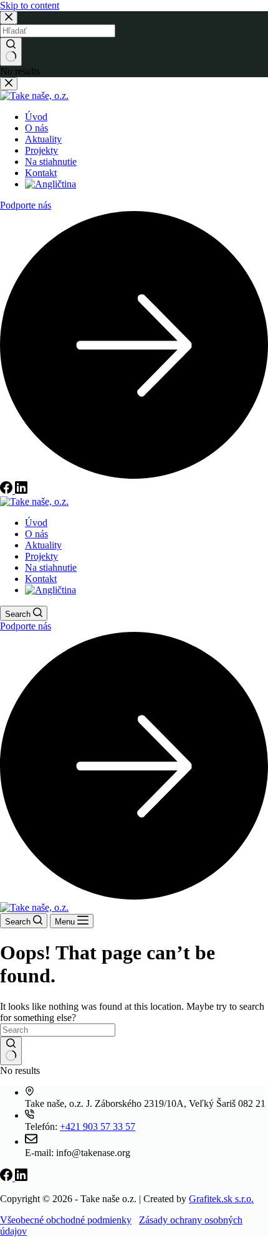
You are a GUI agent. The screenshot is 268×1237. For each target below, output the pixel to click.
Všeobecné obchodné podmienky (66, 1220)
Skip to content (29, 5)
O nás (36, 534)
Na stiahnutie (51, 567)
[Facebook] (7, 1177)
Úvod (36, 522)
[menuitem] (50, 590)
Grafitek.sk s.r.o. (221, 1198)
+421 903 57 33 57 (97, 1126)
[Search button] (11, 1051)
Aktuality (43, 545)
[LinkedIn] (21, 1177)
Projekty (41, 556)
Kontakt (41, 578)
